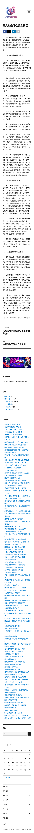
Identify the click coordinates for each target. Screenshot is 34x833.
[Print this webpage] (18, 31)
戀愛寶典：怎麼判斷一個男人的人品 (16, 690)
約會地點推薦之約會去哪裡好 (13, 549)
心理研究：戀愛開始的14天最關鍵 (15, 705)
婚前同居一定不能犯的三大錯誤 (14, 547)
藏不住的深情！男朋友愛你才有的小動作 (17, 718)
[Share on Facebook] (5, 31)
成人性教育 (27, 318)
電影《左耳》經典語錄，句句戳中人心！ (17, 542)
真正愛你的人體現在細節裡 (13, 695)
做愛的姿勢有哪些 (10, 692)
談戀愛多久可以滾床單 (11, 452)
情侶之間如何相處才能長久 (13, 498)
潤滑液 (5, 804)
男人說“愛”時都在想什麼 (12, 424)
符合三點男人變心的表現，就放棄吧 (16, 715)
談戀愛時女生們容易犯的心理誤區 (15, 677)
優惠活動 (7, 396)
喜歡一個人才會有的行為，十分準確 (16, 680)
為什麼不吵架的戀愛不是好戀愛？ (15, 554)
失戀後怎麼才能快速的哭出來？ (14, 611)
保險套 (5, 813)
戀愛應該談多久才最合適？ (13, 526)
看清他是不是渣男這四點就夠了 (14, 603)
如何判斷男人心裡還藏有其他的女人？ (16, 672)
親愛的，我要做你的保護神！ (13, 703)
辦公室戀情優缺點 (10, 659)
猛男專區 (5, 791)
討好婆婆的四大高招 (10, 560)
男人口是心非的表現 (10, 667)
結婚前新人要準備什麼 (11, 585)
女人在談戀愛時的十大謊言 (13, 628)
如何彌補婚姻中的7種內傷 (12, 468)
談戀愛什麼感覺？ (10, 646)
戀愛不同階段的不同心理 (12, 478)
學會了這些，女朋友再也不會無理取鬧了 (17, 496)
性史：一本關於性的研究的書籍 (14, 557)
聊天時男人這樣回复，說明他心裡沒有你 (17, 600)
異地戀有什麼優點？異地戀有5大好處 (16, 473)
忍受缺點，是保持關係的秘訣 (13, 570)
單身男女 (9, 402)
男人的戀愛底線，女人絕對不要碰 (15, 539)
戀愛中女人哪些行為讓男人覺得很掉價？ (17, 460)
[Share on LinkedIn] (14, 31)
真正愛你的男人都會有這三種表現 (15, 463)
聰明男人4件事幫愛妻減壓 (12, 664)
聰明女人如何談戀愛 (10, 700)
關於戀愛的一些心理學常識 (13, 674)
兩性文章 (20, 318)
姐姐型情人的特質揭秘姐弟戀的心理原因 (17, 618)
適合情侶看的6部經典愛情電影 (14, 447)
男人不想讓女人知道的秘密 (13, 562)
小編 (4, 318)
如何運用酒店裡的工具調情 (13, 531)
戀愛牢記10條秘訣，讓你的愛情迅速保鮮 (17, 644)
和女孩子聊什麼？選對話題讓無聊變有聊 (17, 511)
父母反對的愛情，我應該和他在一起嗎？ (17, 480)
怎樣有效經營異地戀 (10, 470)
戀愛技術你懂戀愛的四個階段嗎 (14, 565)
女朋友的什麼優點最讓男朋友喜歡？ (16, 445)
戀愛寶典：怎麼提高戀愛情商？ (14, 651)
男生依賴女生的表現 (10, 572)
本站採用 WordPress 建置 (24, 829)
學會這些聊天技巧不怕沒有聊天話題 (16, 442)
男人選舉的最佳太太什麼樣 (13, 432)
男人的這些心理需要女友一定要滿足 (16, 450)
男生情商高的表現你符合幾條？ (14, 519)
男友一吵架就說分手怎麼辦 (13, 682)
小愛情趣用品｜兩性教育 (9, 829)
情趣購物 (5, 787)
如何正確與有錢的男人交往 (13, 475)
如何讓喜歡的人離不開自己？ (13, 713)
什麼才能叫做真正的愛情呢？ (13, 552)
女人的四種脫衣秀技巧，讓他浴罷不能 (16, 697)
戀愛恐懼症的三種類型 (11, 654)
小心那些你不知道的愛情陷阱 (13, 486)
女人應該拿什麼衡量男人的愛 (13, 567)
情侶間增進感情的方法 (11, 608)
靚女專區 (5, 796)
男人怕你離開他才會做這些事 (13, 657)
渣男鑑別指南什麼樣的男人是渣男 (15, 529)
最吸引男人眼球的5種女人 (12, 544)
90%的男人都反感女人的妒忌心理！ (16, 606)
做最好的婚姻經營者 (10, 710)
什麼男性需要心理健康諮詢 (13, 429)
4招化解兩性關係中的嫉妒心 (13, 427)
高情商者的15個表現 (11, 636)
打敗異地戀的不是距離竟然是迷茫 (15, 662)
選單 (29, 12)
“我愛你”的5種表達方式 (12, 593)
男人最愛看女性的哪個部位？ (13, 434)
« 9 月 (8, 777)
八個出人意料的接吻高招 (12, 626)
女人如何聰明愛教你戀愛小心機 (14, 649)
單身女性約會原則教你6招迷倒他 (15, 465)
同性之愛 (5, 809)
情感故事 (9, 407)
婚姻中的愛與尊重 (10, 708)
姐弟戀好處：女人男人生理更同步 (15, 588)
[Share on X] (9, 31)
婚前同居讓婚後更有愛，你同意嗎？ (16, 488)
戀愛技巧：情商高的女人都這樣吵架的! (17, 483)
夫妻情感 (9, 404)
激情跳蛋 (5, 800)
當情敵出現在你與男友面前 (13, 669)
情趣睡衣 (5, 818)
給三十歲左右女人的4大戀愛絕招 (15, 590)
